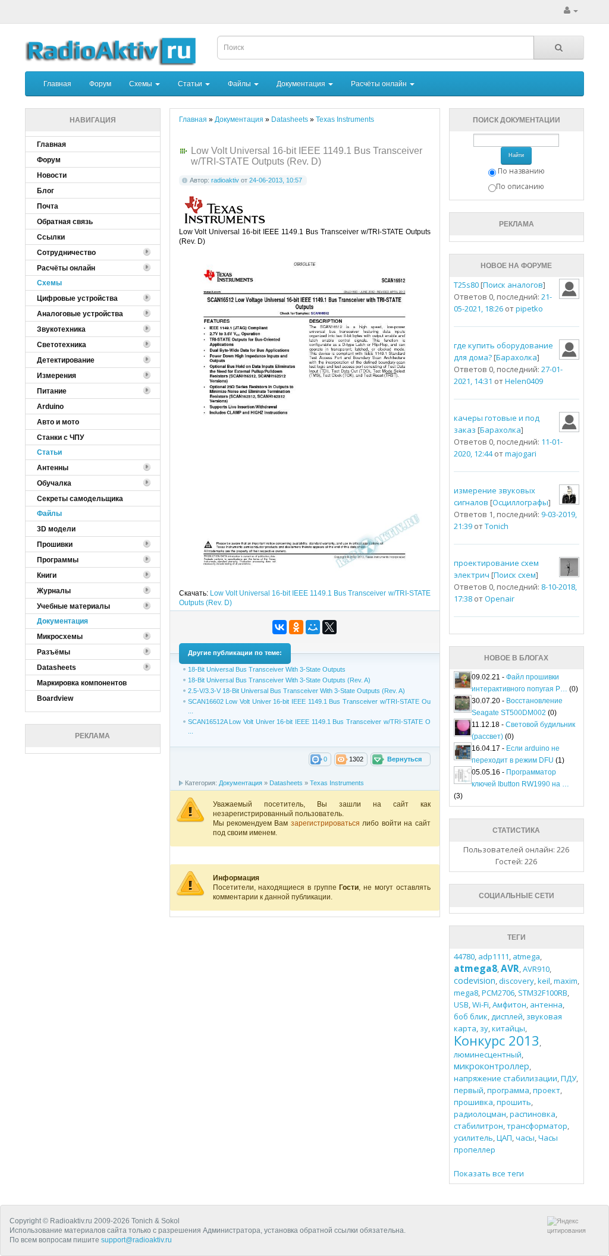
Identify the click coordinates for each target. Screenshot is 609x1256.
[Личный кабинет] (571, 11)
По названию (521, 171)
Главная (57, 84)
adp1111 (493, 956)
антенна (546, 1004)
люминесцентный (488, 1054)
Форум (100, 84)
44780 (464, 956)
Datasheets (286, 782)
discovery (516, 980)
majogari (520, 453)
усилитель (473, 1137)
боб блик (471, 1016)
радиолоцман (480, 1114)
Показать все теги (489, 1173)
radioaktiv (225, 180)
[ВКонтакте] (279, 627)
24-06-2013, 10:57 (275, 180)
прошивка (473, 1102)
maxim (565, 980)
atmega (526, 956)
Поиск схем (515, 574)
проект (546, 1090)
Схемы (141, 84)
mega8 (466, 992)
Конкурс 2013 (496, 1040)
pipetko (529, 308)
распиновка (532, 1114)
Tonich (496, 526)
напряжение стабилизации (505, 1078)
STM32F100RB (542, 992)
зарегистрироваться (326, 823)
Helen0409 (524, 381)
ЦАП (504, 1137)
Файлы (240, 84)
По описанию (520, 186)
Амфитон (509, 1004)
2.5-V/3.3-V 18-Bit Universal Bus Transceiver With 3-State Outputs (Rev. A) (296, 690)
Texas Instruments (337, 782)
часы (525, 1137)
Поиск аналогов (513, 284)
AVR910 (536, 969)
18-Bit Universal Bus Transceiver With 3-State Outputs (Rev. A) (279, 680)
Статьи (191, 84)
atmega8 (475, 968)
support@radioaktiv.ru (136, 1240)
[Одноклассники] (296, 627)
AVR (510, 968)
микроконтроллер (491, 1066)
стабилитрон (478, 1125)
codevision (474, 980)
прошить (514, 1102)
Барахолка (516, 357)
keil (544, 980)
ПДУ (568, 1078)
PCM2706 (498, 992)
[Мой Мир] (313, 627)
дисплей (507, 1016)
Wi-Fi (480, 1004)
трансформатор (537, 1125)
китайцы (508, 1028)
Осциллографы (520, 502)
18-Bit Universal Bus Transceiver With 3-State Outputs (267, 669)
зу (484, 1028)
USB (461, 1004)
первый (469, 1090)
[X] (329, 627)
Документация (302, 84)
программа (508, 1090)
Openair (499, 598)
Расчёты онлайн (380, 84)
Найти (516, 155)
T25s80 (466, 284)
